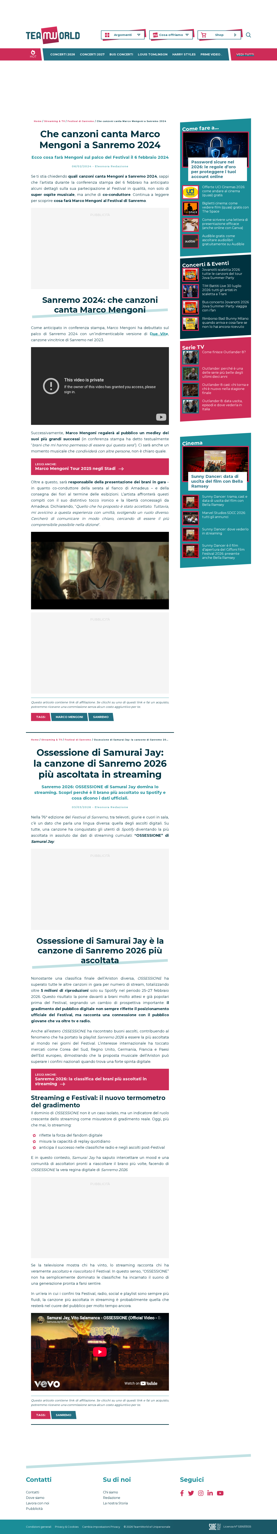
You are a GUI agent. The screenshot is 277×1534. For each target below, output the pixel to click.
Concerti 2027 (92, 54)
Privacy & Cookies (66, 1526)
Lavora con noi (37, 1503)
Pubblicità (34, 1509)
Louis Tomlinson (152, 54)
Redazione (111, 1498)
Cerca (248, 35)
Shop (219, 35)
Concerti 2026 (62, 54)
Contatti (32, 1492)
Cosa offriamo (171, 35)
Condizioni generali (38, 1526)
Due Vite (159, 334)
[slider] (95, 606)
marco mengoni (69, 717)
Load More (100, 1435)
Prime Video (210, 54)
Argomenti (123, 35)
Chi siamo (110, 1492)
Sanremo (101, 717)
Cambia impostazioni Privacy (101, 1526)
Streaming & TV (54, 121)
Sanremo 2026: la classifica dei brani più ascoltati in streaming (91, 1081)
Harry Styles (184, 54)
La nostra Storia (115, 1503)
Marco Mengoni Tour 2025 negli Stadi (75, 468)
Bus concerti (121, 54)
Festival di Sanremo (81, 121)
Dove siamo (35, 1498)
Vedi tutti (245, 54)
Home (38, 121)
